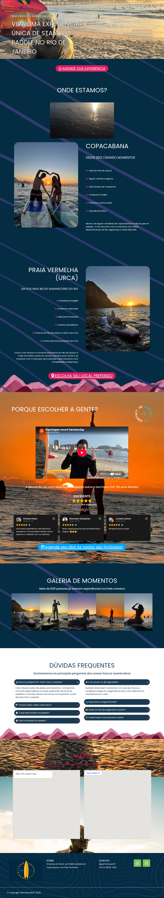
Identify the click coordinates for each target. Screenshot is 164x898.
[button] (14, 530)
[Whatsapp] (137, 863)
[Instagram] (146, 863)
